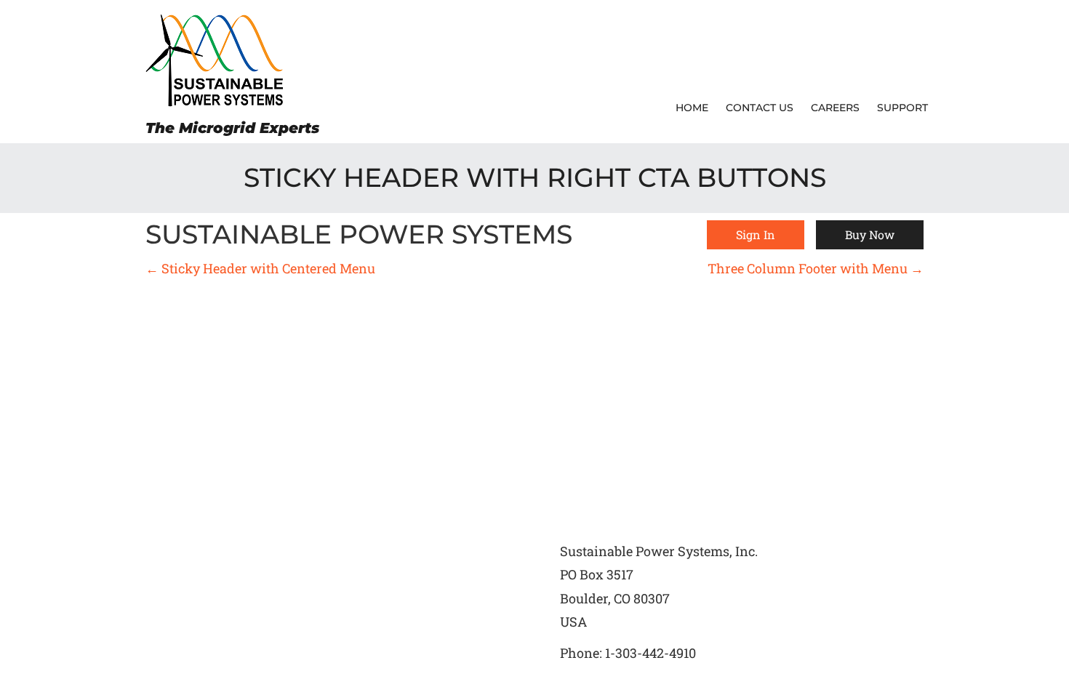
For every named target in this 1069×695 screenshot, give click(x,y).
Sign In (755, 234)
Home (692, 107)
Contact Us (759, 107)
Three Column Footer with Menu (816, 268)
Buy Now (869, 234)
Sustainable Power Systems (358, 234)
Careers (835, 107)
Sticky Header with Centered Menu (260, 268)
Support (902, 107)
